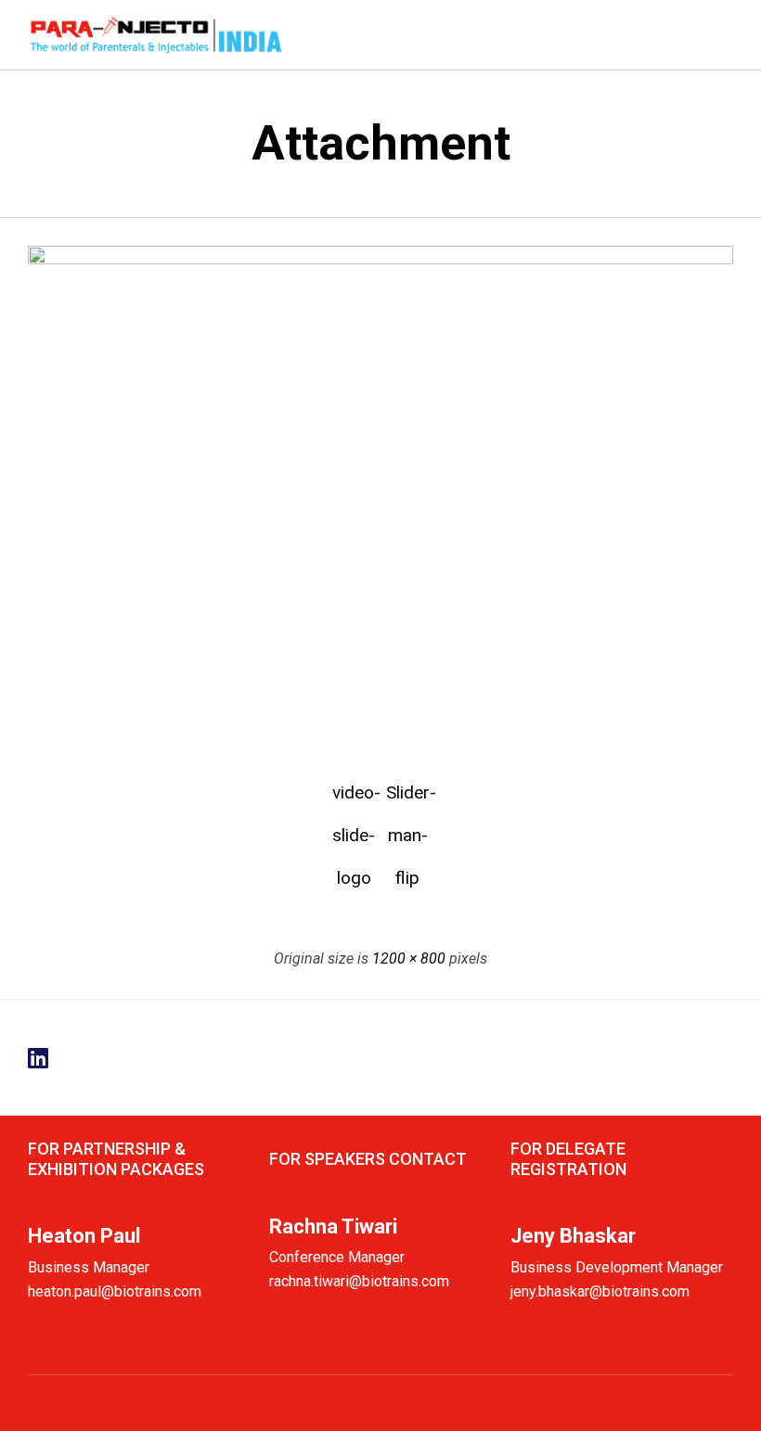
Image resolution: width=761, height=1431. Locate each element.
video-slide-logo (353, 798)
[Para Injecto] (156, 35)
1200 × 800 (408, 958)
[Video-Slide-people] (380, 259)
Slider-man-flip (407, 798)
